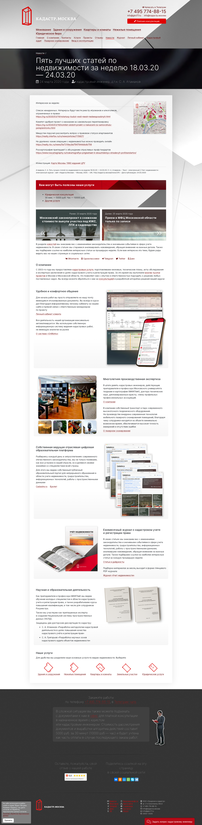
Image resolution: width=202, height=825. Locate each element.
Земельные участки (127, 674)
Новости (110, 37)
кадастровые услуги (82, 269)
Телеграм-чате (125, 702)
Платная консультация (147, 21)
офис (94, 716)
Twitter (121, 258)
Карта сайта (128, 804)
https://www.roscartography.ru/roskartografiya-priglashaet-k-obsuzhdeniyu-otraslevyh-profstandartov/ (86, 152)
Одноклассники (91, 258)
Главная (40, 37)
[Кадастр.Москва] (60, 16)
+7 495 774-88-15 (146, 11)
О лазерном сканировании (116, 430)
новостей (51, 244)
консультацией (106, 279)
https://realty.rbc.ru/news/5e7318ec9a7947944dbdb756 (64, 144)
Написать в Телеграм (155, 7)
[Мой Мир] (124, 779)
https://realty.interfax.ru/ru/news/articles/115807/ (60, 136)
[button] (170, 821)
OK (111, 811)
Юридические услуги (153, 674)
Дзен (132, 258)
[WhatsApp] (128, 779)
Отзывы (99, 37)
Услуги (77, 37)
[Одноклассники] (120, 779)
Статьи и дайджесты (113, 562)
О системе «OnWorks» (47, 333)
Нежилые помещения (127, 29)
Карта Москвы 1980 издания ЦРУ (68, 163)
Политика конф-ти (130, 801)
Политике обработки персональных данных (16, 815)
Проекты (87, 37)
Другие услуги (52, 200)
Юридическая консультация (59, 194)
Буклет (53, 486)
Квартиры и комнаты (97, 29)
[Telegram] (136, 779)
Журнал (121, 37)
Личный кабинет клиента (48, 314)
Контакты (66, 37)
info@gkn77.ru (134, 15)
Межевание (43, 29)
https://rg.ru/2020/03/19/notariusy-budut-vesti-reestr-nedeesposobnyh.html (73, 116)
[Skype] (132, 779)
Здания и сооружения (67, 29)
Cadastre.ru (41, 486)
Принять (8, 820)
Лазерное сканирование (56, 40)
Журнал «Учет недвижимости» (118, 575)
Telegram (108, 258)
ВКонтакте (73, 258)
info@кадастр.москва (155, 15)
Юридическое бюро (49, 33)
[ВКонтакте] (116, 779)
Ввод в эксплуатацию (82, 40)
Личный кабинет (135, 37)
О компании (53, 37)
